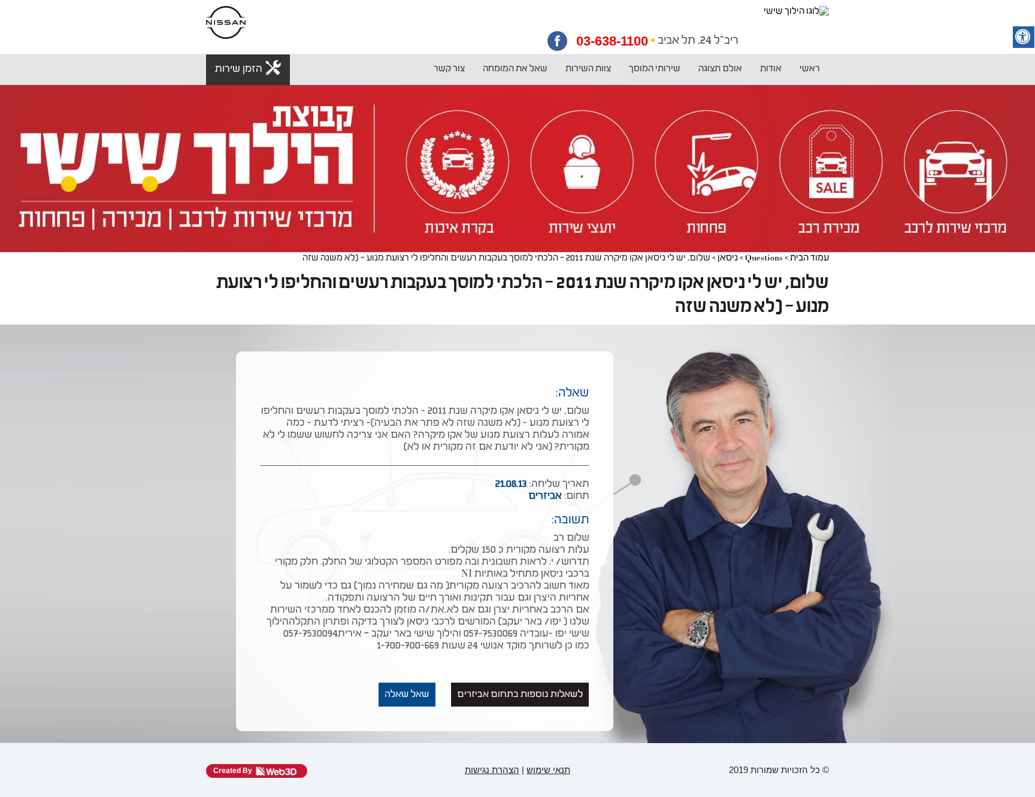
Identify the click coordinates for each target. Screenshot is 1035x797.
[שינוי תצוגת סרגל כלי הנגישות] (1023, 37)
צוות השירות (588, 69)
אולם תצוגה (720, 69)
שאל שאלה (407, 695)
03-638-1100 (612, 41)
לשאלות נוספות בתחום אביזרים (520, 695)
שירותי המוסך (654, 69)
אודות (771, 69)
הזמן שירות (238, 69)
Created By (232, 770)
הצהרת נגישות (492, 770)
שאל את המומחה (515, 69)
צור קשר (449, 69)
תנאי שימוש (548, 770)
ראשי (810, 69)
